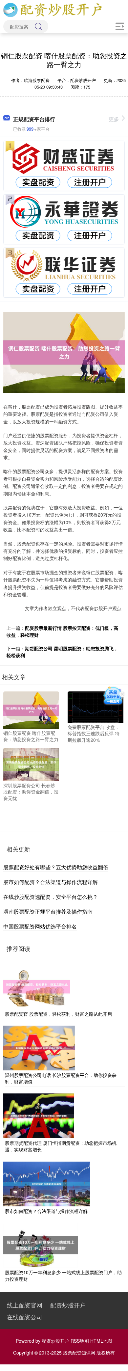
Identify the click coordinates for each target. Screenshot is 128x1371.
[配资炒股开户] (52, 9)
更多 (114, 119)
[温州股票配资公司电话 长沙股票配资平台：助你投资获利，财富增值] (39, 1047)
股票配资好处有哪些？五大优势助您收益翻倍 (55, 867)
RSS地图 (80, 1340)
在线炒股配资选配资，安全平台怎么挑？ (50, 897)
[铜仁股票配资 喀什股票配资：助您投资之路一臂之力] (31, 709)
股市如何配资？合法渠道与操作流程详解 (50, 882)
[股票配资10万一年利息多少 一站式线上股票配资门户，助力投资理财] (40, 1244)
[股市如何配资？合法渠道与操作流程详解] (46, 1183)
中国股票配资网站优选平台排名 (40, 926)
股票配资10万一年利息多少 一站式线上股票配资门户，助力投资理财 (63, 1275)
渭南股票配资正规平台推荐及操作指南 (48, 911)
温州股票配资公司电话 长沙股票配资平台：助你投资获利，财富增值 (61, 1078)
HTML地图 (101, 1340)
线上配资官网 (24, 1305)
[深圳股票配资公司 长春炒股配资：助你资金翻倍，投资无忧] (31, 763)
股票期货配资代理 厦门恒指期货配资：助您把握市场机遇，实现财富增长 (61, 1146)
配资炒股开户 (68, 1305)
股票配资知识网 (79, 1352)
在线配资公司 (24, 1316)
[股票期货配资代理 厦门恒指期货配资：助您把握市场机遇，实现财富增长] (38, 1115)
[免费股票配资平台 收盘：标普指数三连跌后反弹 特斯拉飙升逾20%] (95, 706)
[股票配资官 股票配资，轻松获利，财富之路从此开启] (36, 985)
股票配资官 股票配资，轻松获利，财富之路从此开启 (58, 1013)
